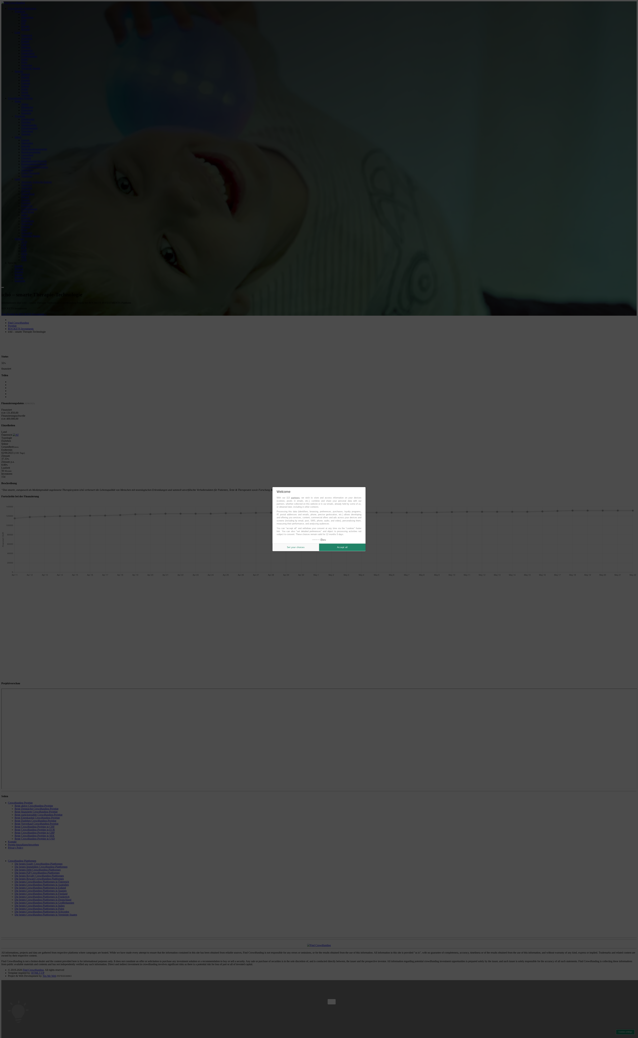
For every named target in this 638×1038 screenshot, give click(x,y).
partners (295, 497)
